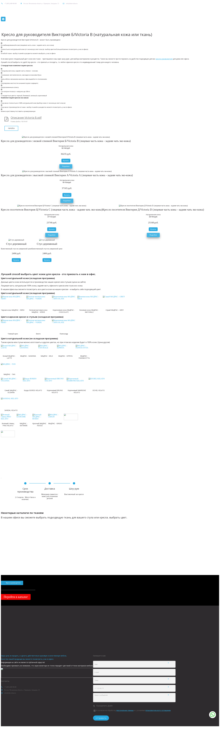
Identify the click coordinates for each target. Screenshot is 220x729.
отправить (101, 718)
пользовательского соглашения (158, 710)
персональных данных (124, 710)
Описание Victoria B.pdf (26, 117)
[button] (65, 160)
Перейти (11, 128)
